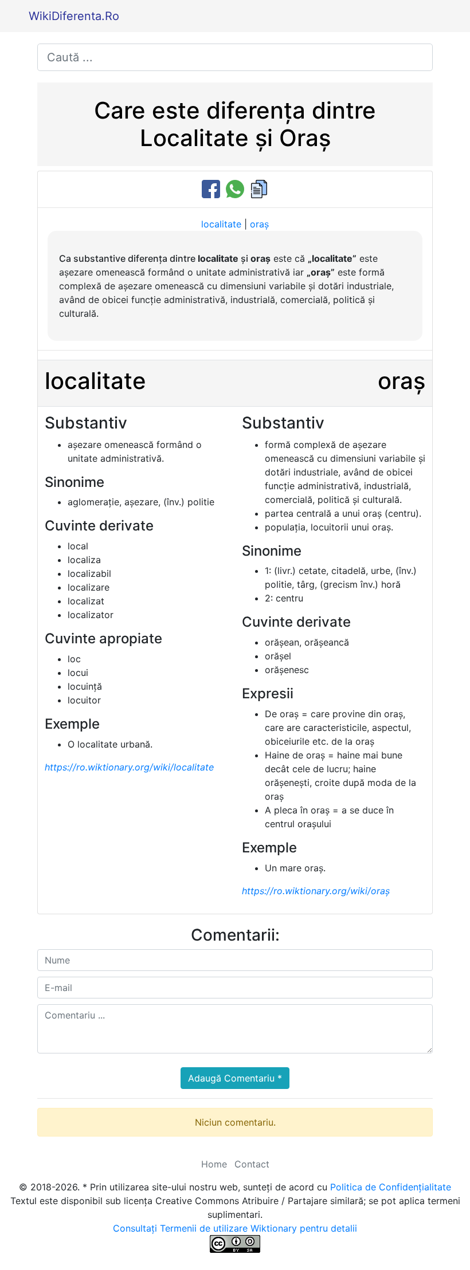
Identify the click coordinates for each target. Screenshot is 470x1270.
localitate (221, 224)
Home (214, 1164)
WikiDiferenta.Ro (74, 16)
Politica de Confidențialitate (390, 1187)
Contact (251, 1164)
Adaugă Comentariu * (235, 1078)
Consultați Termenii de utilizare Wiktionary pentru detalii (235, 1228)
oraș (259, 224)
